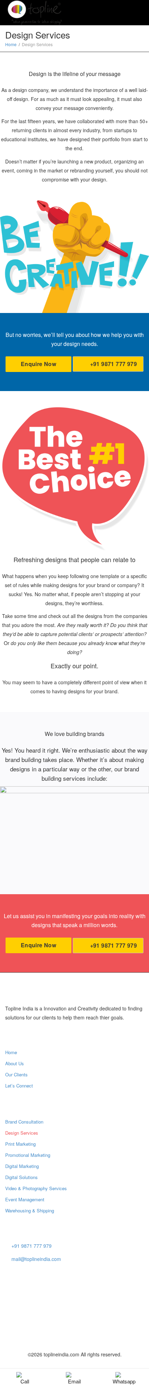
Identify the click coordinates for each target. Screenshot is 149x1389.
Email (74, 1381)
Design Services (21, 1132)
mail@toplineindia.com (36, 1258)
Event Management (24, 1199)
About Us (14, 1063)
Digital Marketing (22, 1166)
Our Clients (16, 1074)
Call (24, 1381)
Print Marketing (20, 1144)
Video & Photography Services (36, 1188)
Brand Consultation (24, 1121)
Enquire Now (38, 364)
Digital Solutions (21, 1177)
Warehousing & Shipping (29, 1210)
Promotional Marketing (27, 1155)
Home (11, 1052)
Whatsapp (124, 1381)
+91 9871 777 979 (112, 364)
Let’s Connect (19, 1085)
